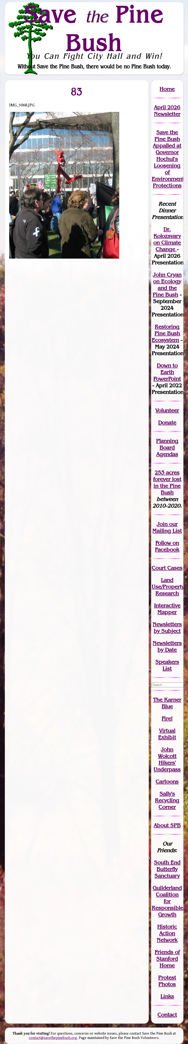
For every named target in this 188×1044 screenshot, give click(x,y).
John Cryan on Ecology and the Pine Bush (167, 284)
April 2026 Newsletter (167, 110)
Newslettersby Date (167, 646)
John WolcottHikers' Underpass (167, 759)
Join (162, 524)
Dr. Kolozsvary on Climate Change (167, 239)
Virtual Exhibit (167, 733)
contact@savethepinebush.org (53, 1038)
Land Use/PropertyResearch (168, 587)
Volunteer (167, 410)
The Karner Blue (167, 703)
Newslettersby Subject (167, 627)
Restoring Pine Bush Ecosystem (166, 333)
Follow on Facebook (167, 546)
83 (77, 91)
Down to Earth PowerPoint (167, 372)
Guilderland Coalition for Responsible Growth (167, 901)
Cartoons (167, 781)
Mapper (167, 612)
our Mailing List (167, 527)
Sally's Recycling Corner (167, 800)
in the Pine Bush (167, 486)
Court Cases (167, 567)
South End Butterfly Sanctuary (167, 869)
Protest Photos (167, 980)
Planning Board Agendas (167, 447)
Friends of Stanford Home (167, 959)
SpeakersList (167, 665)
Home (167, 89)
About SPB (167, 825)
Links (167, 996)
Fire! (167, 718)
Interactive (167, 605)
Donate (167, 422)
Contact (167, 1014)
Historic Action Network (167, 933)
